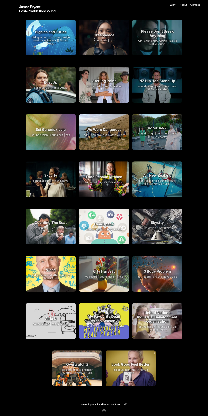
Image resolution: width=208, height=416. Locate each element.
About (183, 4)
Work (173, 4)
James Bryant (29, 7)
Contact (195, 4)
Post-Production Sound (37, 11)
